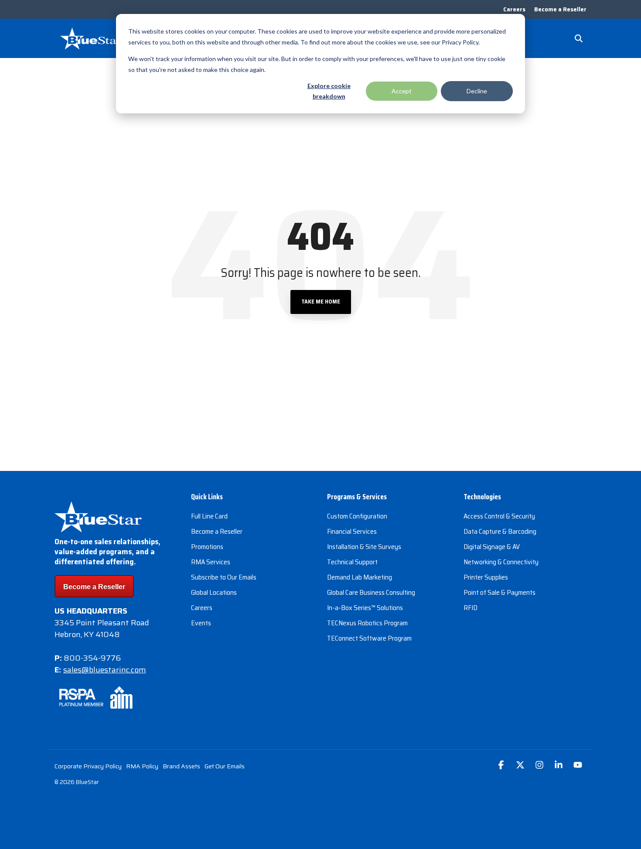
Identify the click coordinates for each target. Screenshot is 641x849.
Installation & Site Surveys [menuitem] (364, 546)
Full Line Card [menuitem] (209, 516)
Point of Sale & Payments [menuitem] (499, 592)
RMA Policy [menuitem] (142, 766)
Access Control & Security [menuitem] (499, 516)
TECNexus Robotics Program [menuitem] (367, 622)
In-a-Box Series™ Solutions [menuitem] (365, 607)
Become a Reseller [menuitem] (560, 9)
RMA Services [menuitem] (210, 561)
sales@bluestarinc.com (104, 670)
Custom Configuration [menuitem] (357, 516)
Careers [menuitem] (514, 9)
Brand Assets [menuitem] (181, 766)
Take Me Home (320, 301)
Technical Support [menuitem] (352, 561)
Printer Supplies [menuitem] (486, 577)
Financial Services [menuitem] (352, 531)
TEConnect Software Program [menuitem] (369, 638)
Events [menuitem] (201, 622)
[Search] (578, 38)
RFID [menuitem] (470, 607)
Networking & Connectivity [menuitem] (501, 561)
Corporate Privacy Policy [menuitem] (88, 766)
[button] (501, 765)
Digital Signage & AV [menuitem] (492, 546)
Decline (477, 91)
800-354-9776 (92, 658)
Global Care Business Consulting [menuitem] (371, 592)
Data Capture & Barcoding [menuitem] (500, 531)
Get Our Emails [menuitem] (225, 766)
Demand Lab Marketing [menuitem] (359, 577)
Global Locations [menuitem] (214, 592)
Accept (402, 91)
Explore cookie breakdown (329, 91)
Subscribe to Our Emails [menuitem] (223, 577)
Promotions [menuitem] (207, 546)
